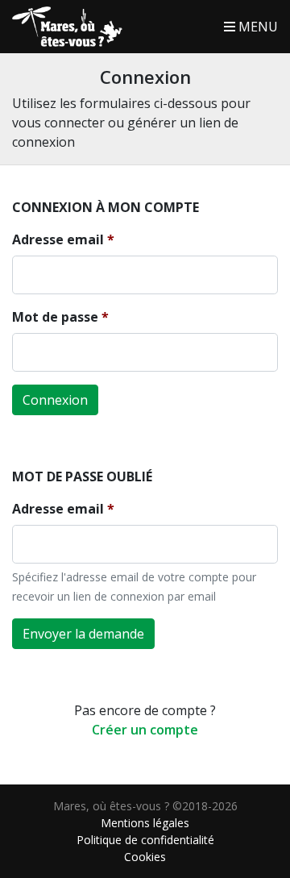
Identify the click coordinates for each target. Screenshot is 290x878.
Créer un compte (145, 730)
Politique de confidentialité (145, 839)
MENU (256, 26)
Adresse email (58, 239)
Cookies (145, 856)
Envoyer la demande (83, 634)
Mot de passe (55, 317)
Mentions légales (145, 822)
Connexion (55, 400)
